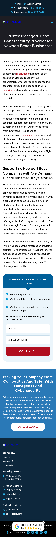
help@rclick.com (13, 494)
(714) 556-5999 (13, 490)
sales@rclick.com (14, 514)
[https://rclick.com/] (12, 22)
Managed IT (8, 461)
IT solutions (22, 73)
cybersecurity (27, 135)
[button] (52, 22)
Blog (19, 4)
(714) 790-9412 (13, 509)
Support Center (34, 4)
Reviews (7, 457)
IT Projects (8, 465)
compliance (9, 90)
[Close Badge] (43, 522)
